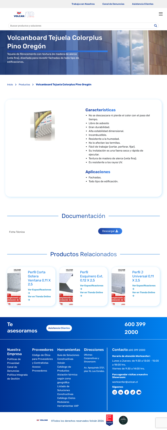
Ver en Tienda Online (39, 296)
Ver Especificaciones (39, 289)
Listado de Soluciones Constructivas (65, 390)
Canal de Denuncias (113, 4)
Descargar (108, 231)
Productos (25, 84)
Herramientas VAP (68, 405)
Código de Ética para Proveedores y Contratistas (42, 359)
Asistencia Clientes (142, 4)
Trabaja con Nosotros (83, 4)
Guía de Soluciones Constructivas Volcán (68, 359)
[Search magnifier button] (156, 26)
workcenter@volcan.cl (125, 381)
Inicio (10, 84)
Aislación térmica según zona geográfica (67, 378)
